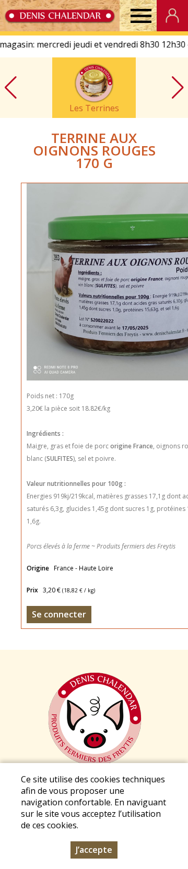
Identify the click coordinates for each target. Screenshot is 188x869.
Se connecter (59, 614)
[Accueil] (60, 15)
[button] (177, 87)
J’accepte (94, 849)
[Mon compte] (172, 15)
